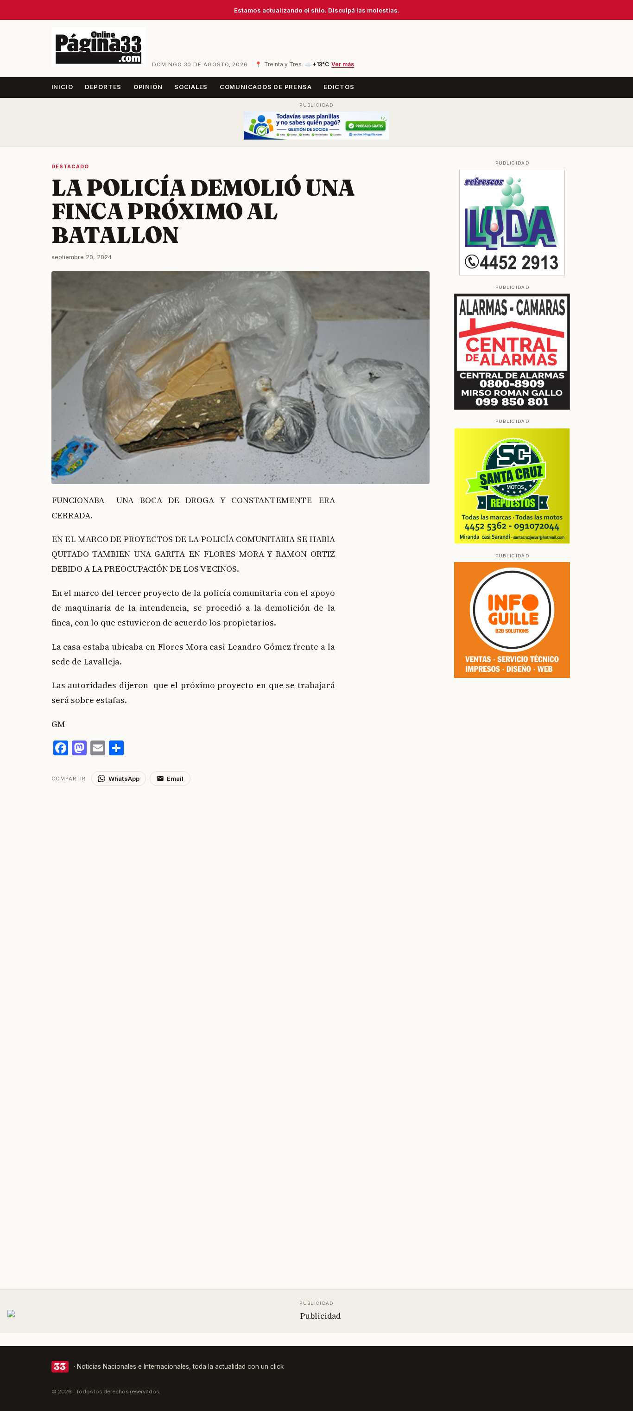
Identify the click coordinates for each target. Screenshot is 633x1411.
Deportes (103, 86)
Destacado (70, 166)
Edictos (338, 86)
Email (175, 778)
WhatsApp (123, 778)
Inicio (62, 86)
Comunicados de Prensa (266, 86)
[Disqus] (240, 902)
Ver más (342, 64)
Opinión (148, 86)
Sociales (191, 86)
